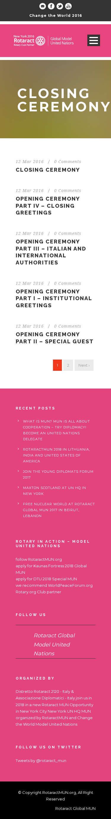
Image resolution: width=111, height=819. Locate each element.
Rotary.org (26, 591)
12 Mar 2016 (30, 161)
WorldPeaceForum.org (70, 585)
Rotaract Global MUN (75, 808)
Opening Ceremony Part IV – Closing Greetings (48, 206)
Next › (84, 365)
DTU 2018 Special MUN (55, 578)
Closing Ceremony (48, 170)
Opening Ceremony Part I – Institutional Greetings (54, 298)
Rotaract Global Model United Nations (54, 644)
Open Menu (93, 40)
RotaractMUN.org (45, 559)
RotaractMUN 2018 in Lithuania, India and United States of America (56, 455)
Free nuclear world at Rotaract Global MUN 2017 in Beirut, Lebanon (59, 510)
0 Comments (67, 161)
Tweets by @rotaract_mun (41, 760)
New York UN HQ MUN (69, 711)
